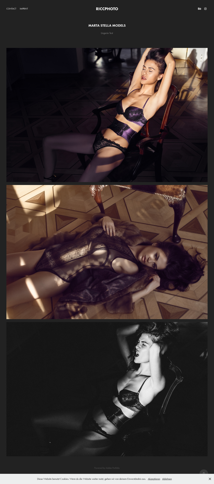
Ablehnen (167, 479)
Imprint (24, 8)
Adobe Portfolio (113, 468)
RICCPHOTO (107, 8)
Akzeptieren (154, 479)
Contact (11, 8)
